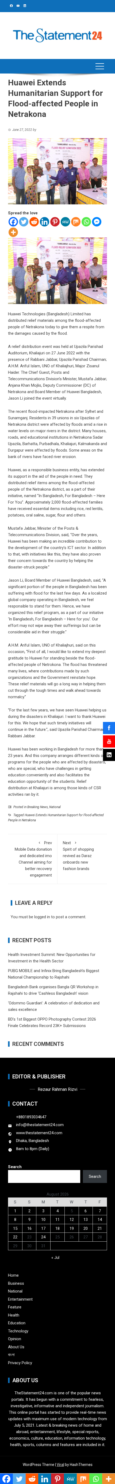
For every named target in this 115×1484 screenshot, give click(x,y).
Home (13, 1275)
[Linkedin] (44, 221)
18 (57, 1228)
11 (57, 1219)
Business (16, 1283)
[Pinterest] (55, 221)
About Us (16, 1347)
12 (72, 1219)
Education (16, 1323)
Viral (60, 1464)
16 (29, 1228)
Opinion (14, 1338)
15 (15, 1228)
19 (72, 1228)
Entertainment (20, 1299)
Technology (18, 1331)
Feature (14, 1307)
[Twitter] (23, 221)
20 (85, 1228)
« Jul (55, 1257)
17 (43, 1228)
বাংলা (11, 1354)
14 (100, 1219)
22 (15, 1237)
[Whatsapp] (86, 221)
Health (13, 1315)
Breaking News (37, 807)
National (55, 807)
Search (15, 1166)
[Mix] (75, 221)
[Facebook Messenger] (96, 221)
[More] (13, 232)
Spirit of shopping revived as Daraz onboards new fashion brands (78, 855)
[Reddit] (34, 221)
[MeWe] (65, 221)
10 (43, 1219)
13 (85, 1219)
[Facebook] (13, 221)
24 (43, 1237)
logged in (42, 916)
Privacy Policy (20, 1362)
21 (100, 1228)
